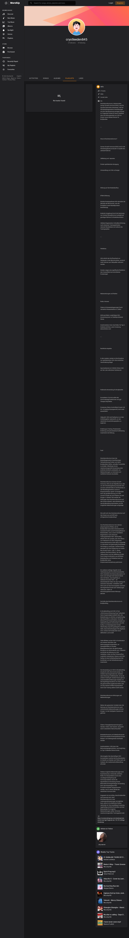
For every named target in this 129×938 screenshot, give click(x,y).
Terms (18, 78)
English (19, 76)
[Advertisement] (76, 59)
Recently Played (13, 61)
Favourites (11, 69)
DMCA (4, 78)
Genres (10, 34)
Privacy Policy (11, 80)
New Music (11, 18)
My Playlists (11, 65)
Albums (10, 26)
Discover (10, 14)
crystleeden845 (76, 39)
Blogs (8, 78)
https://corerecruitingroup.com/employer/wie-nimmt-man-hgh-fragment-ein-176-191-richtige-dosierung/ (111, 820)
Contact (4, 80)
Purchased (11, 52)
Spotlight (10, 30)
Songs (46, 78)
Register (120, 3)
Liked (81, 78)
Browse (10, 48)
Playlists (10, 38)
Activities (33, 78)
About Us (13, 78)
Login (111, 3)
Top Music (11, 22)
